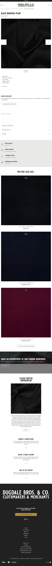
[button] (26, 71)
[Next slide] (48, 42)
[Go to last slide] (3, 42)
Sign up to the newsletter (26, 514)
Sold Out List (26, 0)
